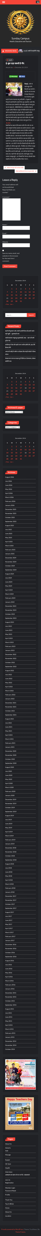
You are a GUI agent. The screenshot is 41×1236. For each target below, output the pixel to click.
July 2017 (8, 916)
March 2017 (9, 932)
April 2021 (9, 735)
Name (4, 225)
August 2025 (9, 525)
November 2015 (10, 997)
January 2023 (9, 650)
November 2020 (10, 755)
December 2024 (10, 558)
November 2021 (10, 707)
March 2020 (9, 787)
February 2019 (10, 840)
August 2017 (9, 912)
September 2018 (10, 860)
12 (30, 292)
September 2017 (10, 908)
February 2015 (10, 1033)
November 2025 (10, 513)
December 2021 (10, 703)
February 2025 (10, 550)
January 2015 (9, 1037)
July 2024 (8, 578)
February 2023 (10, 646)
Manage (8, 1155)
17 (21, 295)
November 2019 (10, 803)
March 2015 (9, 1029)
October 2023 (10, 614)
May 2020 (8, 779)
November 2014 (10, 1045)
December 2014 (10, 1041)
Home (7, 1208)
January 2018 (9, 892)
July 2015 (8, 1013)
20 (34, 295)
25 (26, 298)
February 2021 (10, 743)
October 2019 (10, 807)
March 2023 (9, 642)
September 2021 (10, 715)
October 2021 (10, 711)
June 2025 (8, 533)
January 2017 (9, 940)
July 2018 (8, 868)
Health (10, 60)
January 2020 (9, 795)
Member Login (10, 1188)
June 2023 (8, 630)
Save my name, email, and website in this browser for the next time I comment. (10, 257)
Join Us (7, 1180)
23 (16, 298)
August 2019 (9, 815)
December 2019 (10, 799)
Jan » (11, 304)
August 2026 (9, 477)
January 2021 (9, 747)
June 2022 (8, 678)
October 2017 (10, 904)
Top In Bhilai (9, 1204)
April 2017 (9, 928)
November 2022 (10, 658)
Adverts (8, 1148)
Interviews (8, 1172)
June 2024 (8, 582)
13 (34, 292)
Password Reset (10, 1191)
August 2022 (9, 670)
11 (26, 292)
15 (12, 295)
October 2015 (10, 1001)
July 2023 (8, 626)
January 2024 (9, 602)
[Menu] (3, 2)
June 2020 (8, 775)
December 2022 (10, 654)
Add (6, 1151)
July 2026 (8, 481)
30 (16, 301)
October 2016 (10, 952)
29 (12, 301)
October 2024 (10, 566)
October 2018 (10, 856)
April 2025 (9, 541)
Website (5, 242)
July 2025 (8, 529)
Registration (9, 1183)
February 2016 (10, 985)
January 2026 (9, 505)
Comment (6, 197)
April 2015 (9, 1025)
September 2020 (10, 763)
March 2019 (9, 836)
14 (7, 295)
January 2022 (9, 699)
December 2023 (10, 606)
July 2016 (8, 965)
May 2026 (8, 489)
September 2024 (10, 570)
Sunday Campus (20, 38)
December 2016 (10, 944)
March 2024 (9, 594)
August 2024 (9, 574)
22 (12, 298)
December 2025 (10, 509)
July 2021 (8, 723)
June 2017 (8, 920)
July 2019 (8, 819)
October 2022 (10, 662)
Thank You (8, 1200)
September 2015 (10, 1005)
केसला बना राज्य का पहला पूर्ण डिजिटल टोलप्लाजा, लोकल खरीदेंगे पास (20, 359)
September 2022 (10, 666)
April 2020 (9, 783)
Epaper (7, 1160)
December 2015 (10, 993)
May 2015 (8, 1021)
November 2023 (10, 610)
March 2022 (9, 691)
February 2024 (10, 598)
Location (8, 1216)
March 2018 (9, 884)
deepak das (9, 67)
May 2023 (8, 634)
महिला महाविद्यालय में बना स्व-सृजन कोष (25, 171)
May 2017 (8, 924)
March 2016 (9, 981)
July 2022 (8, 674)
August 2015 (9, 1009)
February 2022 (10, 695)
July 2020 (8, 771)
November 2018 (10, 852)
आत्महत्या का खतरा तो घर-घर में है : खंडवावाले (17, 1175)
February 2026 (10, 501)
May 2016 (8, 973)
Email (4, 233)
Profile (7, 1195)
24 (21, 298)
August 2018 (9, 864)
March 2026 (9, 497)
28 (7, 301)
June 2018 (8, 872)
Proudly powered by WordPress (12, 1229)
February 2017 (10, 936)
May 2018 (8, 876)
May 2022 (8, 682)
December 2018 (10, 848)
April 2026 (9, 493)
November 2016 (10, 948)
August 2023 (9, 622)
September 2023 (10, 618)
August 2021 (9, 719)
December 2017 (10, 896)
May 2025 (8, 537)
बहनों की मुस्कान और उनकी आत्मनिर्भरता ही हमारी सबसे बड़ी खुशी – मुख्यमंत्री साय (19, 332)
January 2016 (9, 989)
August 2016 (9, 960)
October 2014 (10, 1049)
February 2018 (10, 888)
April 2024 (9, 590)
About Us (8, 1144)
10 (21, 292)
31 (21, 301)
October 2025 (10, 517)
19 (30, 295)
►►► (8, 123)
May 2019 (8, 828)
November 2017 (10, 900)
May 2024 (8, 586)
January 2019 (9, 844)
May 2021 (8, 731)
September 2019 (10, 811)
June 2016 (8, 969)
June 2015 (8, 1017)
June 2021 (8, 727)
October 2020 (10, 759)
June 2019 (8, 824)
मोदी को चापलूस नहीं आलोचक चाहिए (15, 167)
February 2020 (10, 791)
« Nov (7, 304)
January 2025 (9, 554)
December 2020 (10, 751)
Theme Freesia (20, 1232)
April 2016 (9, 977)
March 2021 (9, 739)
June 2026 (8, 485)
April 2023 (9, 638)
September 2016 (10, 956)
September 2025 (10, 521)
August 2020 (9, 767)
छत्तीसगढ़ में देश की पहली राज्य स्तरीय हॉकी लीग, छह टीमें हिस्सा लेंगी (20, 346)
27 (34, 298)
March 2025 (9, 546)
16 (16, 295)
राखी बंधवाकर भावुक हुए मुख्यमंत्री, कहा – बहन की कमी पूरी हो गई (19, 339)
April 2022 (9, 687)
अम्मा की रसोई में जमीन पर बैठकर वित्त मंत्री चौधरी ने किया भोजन (20, 353)
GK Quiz (8, 1164)
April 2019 (9, 832)
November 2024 (10, 562)
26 (30, 298)
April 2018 (9, 880)
